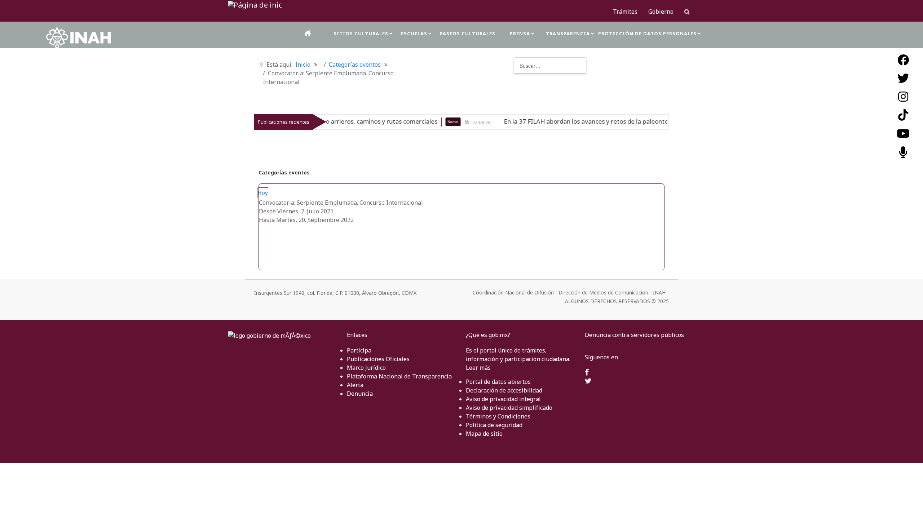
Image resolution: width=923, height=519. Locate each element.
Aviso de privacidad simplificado (509, 408)
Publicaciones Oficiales (378, 359)
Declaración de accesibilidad (504, 390)
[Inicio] (308, 33)
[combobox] (550, 65)
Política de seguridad (494, 425)
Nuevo (430, 121)
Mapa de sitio (484, 434)
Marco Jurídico (366, 368)
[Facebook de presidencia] (587, 373)
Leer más (478, 368)
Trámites (625, 11)
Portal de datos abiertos (498, 382)
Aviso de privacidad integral (503, 399)
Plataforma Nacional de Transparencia (399, 376)
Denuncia (360, 394)
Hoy (262, 193)
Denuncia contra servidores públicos (634, 335)
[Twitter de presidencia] (588, 381)
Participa (359, 350)
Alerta (355, 385)
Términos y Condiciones (498, 416)
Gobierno (661, 11)
